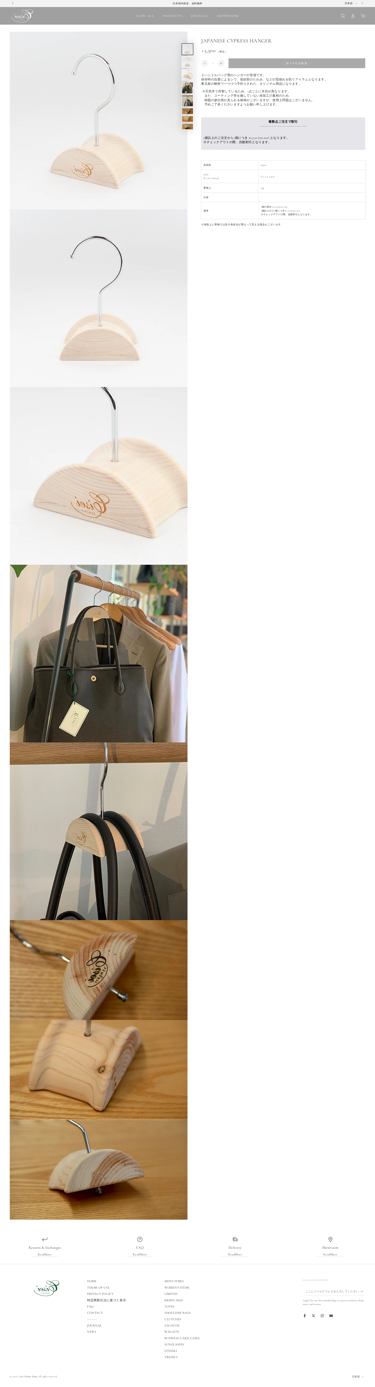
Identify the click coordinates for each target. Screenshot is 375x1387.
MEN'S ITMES (174, 1281)
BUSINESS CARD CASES (182, 1338)
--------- (92, 1319)
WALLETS (171, 1332)
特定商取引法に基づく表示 (106, 1300)
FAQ (90, 1307)
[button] (343, 15)
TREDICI (170, 1357)
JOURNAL (94, 1325)
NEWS (91, 1332)
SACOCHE (172, 1325)
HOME (91, 1281)
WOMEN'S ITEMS (176, 1288)
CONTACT (95, 1313)
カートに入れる (296, 63)
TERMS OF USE (98, 1288)
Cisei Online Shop (28, 1376)
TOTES (169, 1307)
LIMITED (170, 1294)
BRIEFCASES (173, 1300)
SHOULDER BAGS (177, 1313)
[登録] (363, 1291)
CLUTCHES (172, 1319)
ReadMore (45, 1254)
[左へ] (13, 3)
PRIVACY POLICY (100, 1294)
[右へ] (362, 3)
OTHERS (170, 1351)
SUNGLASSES (174, 1344)
